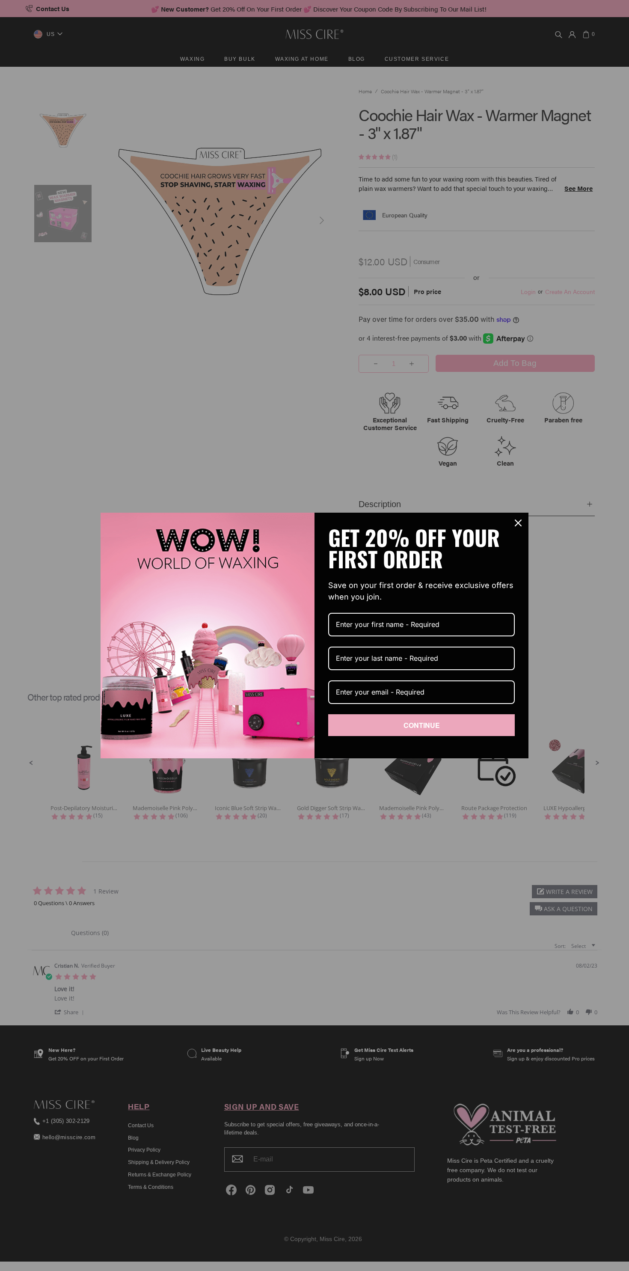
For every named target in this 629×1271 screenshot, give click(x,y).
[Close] (518, 523)
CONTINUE (422, 725)
